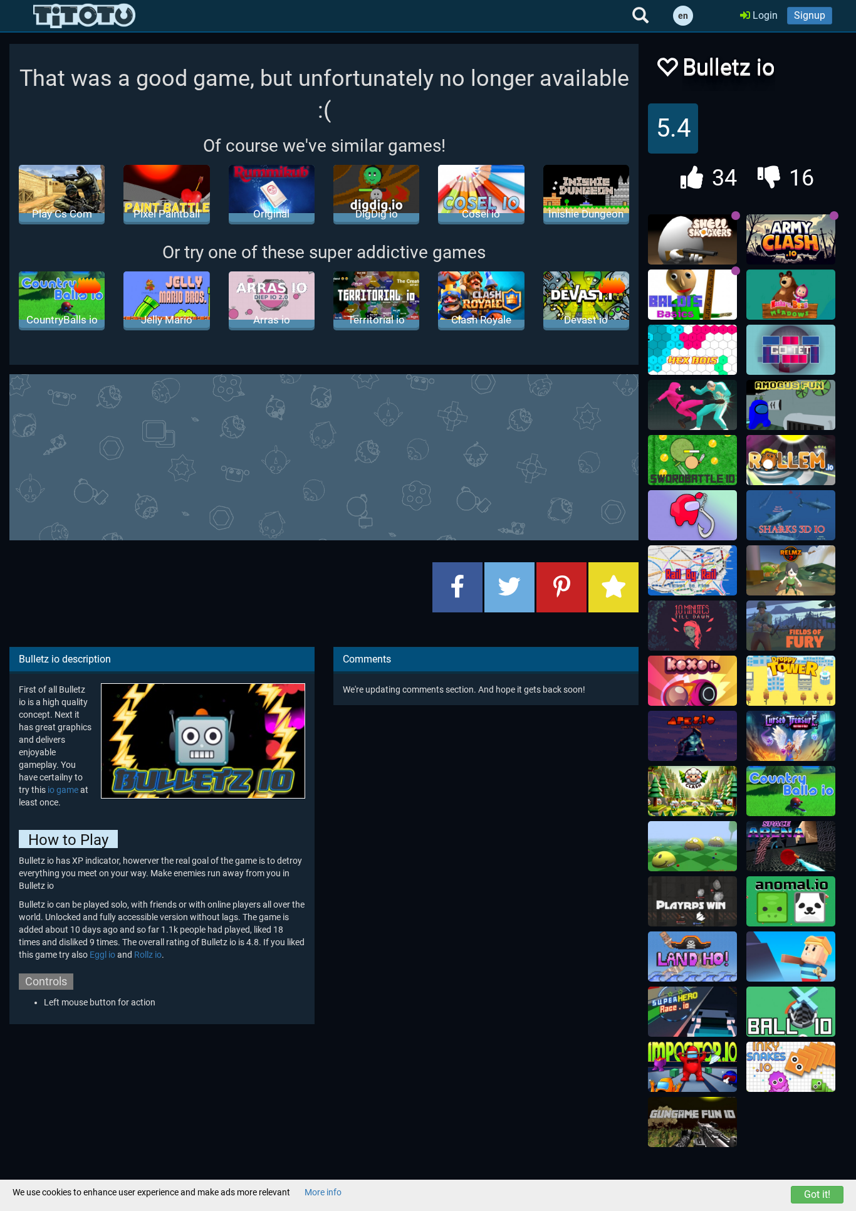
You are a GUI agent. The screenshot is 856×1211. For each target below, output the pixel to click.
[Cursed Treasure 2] (790, 736)
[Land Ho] (692, 956)
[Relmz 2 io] (790, 570)
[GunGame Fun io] (692, 1122)
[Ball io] (790, 1012)
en (683, 16)
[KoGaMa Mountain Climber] (790, 956)
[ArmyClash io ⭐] (790, 239)
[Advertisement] (324, 455)
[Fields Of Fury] (790, 625)
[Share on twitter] (509, 587)
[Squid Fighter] (692, 405)
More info (323, 1192)
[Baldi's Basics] (692, 295)
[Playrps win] (692, 901)
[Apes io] (692, 736)
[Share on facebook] (457, 587)
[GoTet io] (790, 350)
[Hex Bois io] (692, 350)
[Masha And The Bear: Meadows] (790, 295)
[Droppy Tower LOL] (790, 681)
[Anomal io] (790, 901)
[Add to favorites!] (667, 70)
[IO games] (84, 15)
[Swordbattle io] (692, 460)
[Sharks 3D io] (790, 515)
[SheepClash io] (692, 791)
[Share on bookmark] (613, 587)
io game (63, 790)
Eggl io (102, 955)
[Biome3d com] (692, 846)
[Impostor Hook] (692, 515)
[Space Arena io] (790, 846)
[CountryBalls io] (790, 791)
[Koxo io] (692, 681)
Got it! (817, 1194)
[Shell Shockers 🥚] (692, 239)
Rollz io (148, 955)
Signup (809, 15)
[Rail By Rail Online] (692, 570)
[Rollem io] (790, 460)
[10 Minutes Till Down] (692, 625)
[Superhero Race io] (692, 1012)
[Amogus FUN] (790, 405)
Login (764, 15)
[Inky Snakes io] (790, 1067)
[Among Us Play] (692, 1067)
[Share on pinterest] (561, 587)
